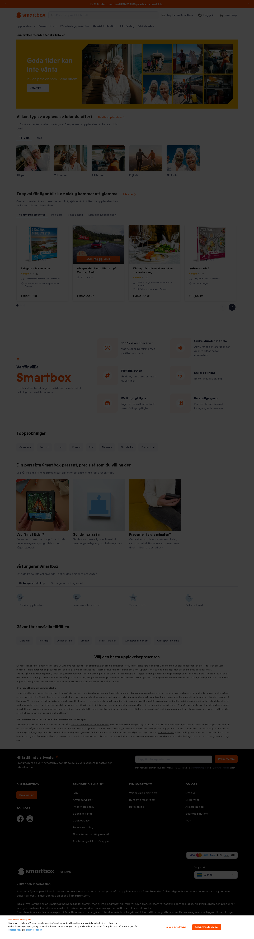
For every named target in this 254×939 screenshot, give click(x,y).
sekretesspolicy (34, 929)
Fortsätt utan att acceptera (19, 920)
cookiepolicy (14, 929)
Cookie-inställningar (176, 927)
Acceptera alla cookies (207, 927)
